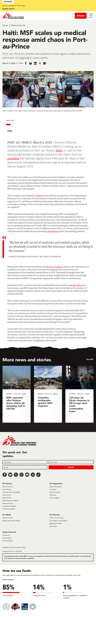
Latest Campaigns (55, 486)
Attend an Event (55, 492)
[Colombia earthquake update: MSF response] (48, 394)
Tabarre (39, 195)
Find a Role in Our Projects (58, 521)
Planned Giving (7, 503)
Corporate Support (8, 509)
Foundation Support (9, 506)
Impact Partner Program (10, 500)
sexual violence (76, 285)
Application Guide (56, 523)
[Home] (25, 16)
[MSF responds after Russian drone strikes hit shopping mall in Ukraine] (16, 394)
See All (89, 359)
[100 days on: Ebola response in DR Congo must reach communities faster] (79, 394)
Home (5, 25)
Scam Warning (7, 541)
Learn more (8, 8)
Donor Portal (6, 489)
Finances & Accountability (11, 492)
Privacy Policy (7, 538)
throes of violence (54, 267)
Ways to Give (6, 495)
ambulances (53, 231)
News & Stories (18, 25)
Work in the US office (57, 518)
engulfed (13, 158)
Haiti (10, 131)
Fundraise (53, 489)
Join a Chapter (54, 498)
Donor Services (7, 486)
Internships (53, 526)
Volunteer (53, 495)
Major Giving (6, 498)
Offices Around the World (11, 521)
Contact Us (6, 535)
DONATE (80, 15)
